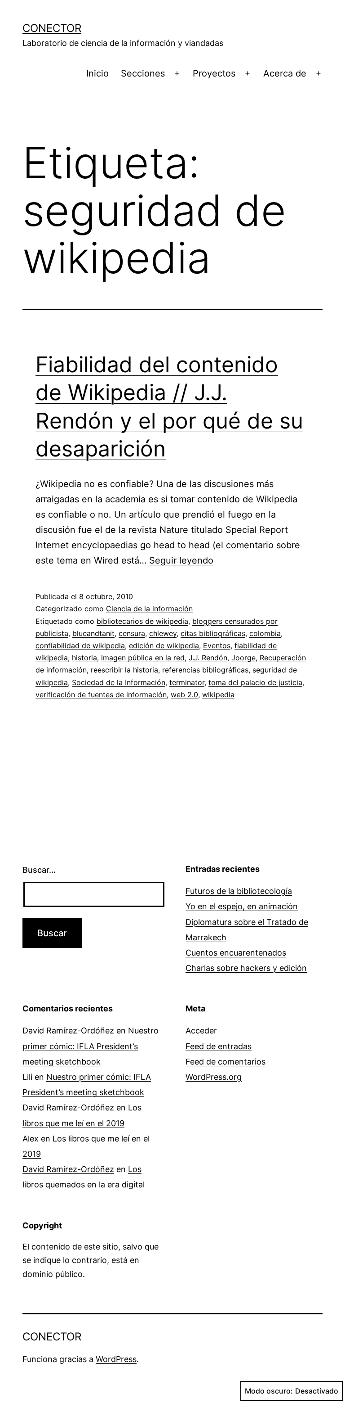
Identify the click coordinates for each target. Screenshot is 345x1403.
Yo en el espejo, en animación (242, 906)
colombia (265, 633)
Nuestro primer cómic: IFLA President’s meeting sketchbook (90, 1046)
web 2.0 (184, 694)
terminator (186, 682)
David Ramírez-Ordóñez (68, 1030)
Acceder (201, 1030)
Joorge (243, 657)
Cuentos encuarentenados (236, 952)
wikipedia (218, 694)
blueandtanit (93, 633)
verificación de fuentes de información (101, 694)
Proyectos (214, 73)
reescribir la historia (124, 669)
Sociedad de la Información (118, 682)
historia (84, 657)
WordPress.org (214, 1077)
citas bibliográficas (213, 633)
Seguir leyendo (181, 560)
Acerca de (284, 73)
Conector (51, 28)
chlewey (163, 633)
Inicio (97, 73)
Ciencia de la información (149, 608)
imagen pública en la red (143, 657)
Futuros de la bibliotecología (239, 891)
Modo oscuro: (269, 1390)
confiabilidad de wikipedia (80, 645)
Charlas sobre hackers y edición (246, 968)
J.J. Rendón (208, 657)
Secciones (143, 73)
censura (132, 633)
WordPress (116, 1359)
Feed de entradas (219, 1046)
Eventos (216, 645)
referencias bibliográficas (205, 669)
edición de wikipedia (164, 645)
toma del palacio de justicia (255, 682)
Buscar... (39, 870)
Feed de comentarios (225, 1061)
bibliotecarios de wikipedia (142, 621)
